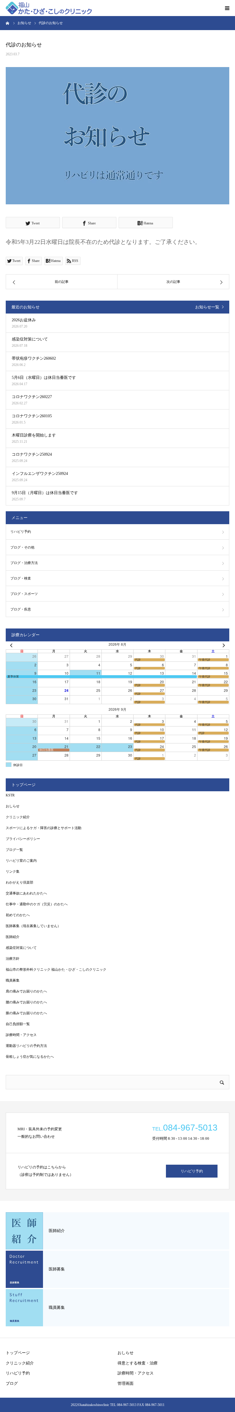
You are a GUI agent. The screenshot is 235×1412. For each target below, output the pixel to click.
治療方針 (12, 959)
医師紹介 (12, 937)
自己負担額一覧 (18, 1024)
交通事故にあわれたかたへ (26, 893)
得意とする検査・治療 (137, 1363)
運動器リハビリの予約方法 (26, 1046)
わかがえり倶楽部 (19, 882)
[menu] (227, 8)
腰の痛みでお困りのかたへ (26, 1002)
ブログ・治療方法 (24, 563)
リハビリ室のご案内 (21, 861)
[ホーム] (8, 23)
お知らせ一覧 (207, 307)
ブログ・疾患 (20, 609)
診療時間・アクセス (21, 1035)
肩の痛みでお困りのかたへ (26, 991)
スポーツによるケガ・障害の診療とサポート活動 (43, 828)
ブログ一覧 (14, 850)
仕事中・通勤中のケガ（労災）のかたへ (37, 904)
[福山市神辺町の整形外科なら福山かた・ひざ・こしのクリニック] (49, 8)
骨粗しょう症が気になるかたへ (30, 1057)
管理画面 (125, 1383)
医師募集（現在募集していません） (33, 926)
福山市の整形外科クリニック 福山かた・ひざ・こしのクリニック (56, 970)
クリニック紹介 (18, 817)
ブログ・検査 (20, 578)
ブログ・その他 (22, 547)
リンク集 (12, 871)
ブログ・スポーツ (24, 594)
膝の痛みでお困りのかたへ (26, 1013)
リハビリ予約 (20, 532)
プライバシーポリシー (23, 839)
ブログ (12, 1383)
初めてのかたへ (18, 915)
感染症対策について (21, 948)
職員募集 (12, 980)
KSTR (10, 795)
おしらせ (12, 806)
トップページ (18, 1353)
